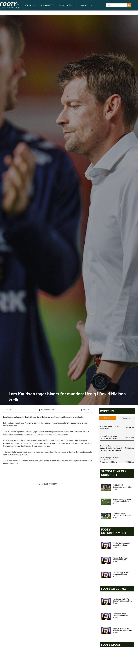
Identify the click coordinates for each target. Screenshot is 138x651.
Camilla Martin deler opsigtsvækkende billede (121, 574)
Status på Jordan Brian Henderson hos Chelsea (109, 437)
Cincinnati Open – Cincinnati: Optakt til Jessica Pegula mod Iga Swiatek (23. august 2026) (111, 448)
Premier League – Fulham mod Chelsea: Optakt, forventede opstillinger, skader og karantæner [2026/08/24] (109, 462)
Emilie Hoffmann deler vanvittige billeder (122, 544)
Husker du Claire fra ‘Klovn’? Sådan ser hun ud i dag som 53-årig (122, 601)
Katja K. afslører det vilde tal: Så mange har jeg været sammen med (122, 630)
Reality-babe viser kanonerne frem (120, 559)
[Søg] (129, 5)
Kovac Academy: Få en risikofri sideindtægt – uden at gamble (122, 501)
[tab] (107, 418)
